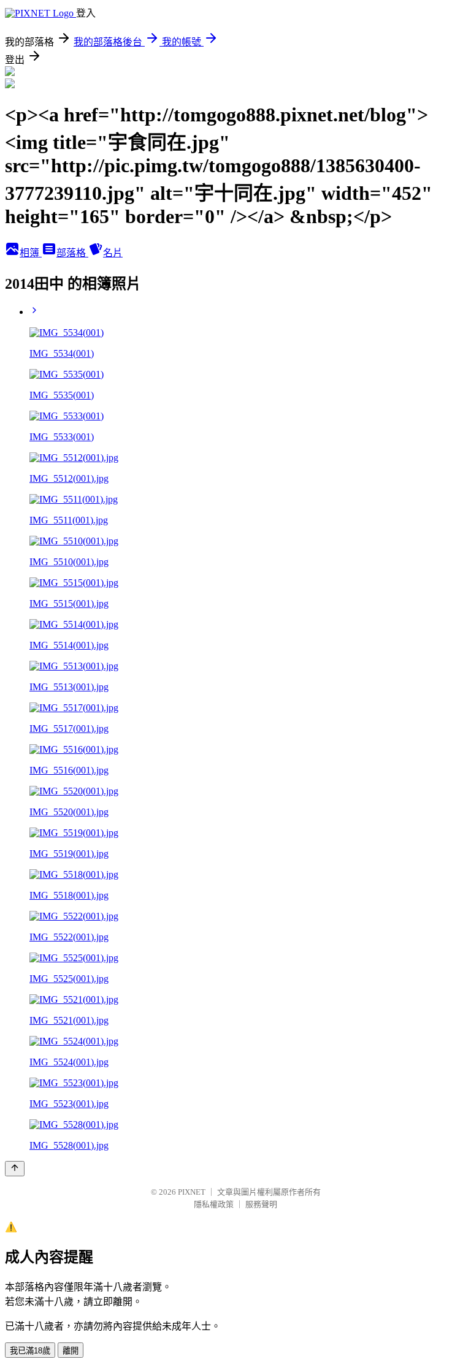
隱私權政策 (214, 1204)
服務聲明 (261, 1204)
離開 (70, 1350)
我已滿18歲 (30, 1350)
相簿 (31, 253)
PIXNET (191, 1192)
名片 (113, 253)
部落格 (72, 253)
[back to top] (15, 1168)
